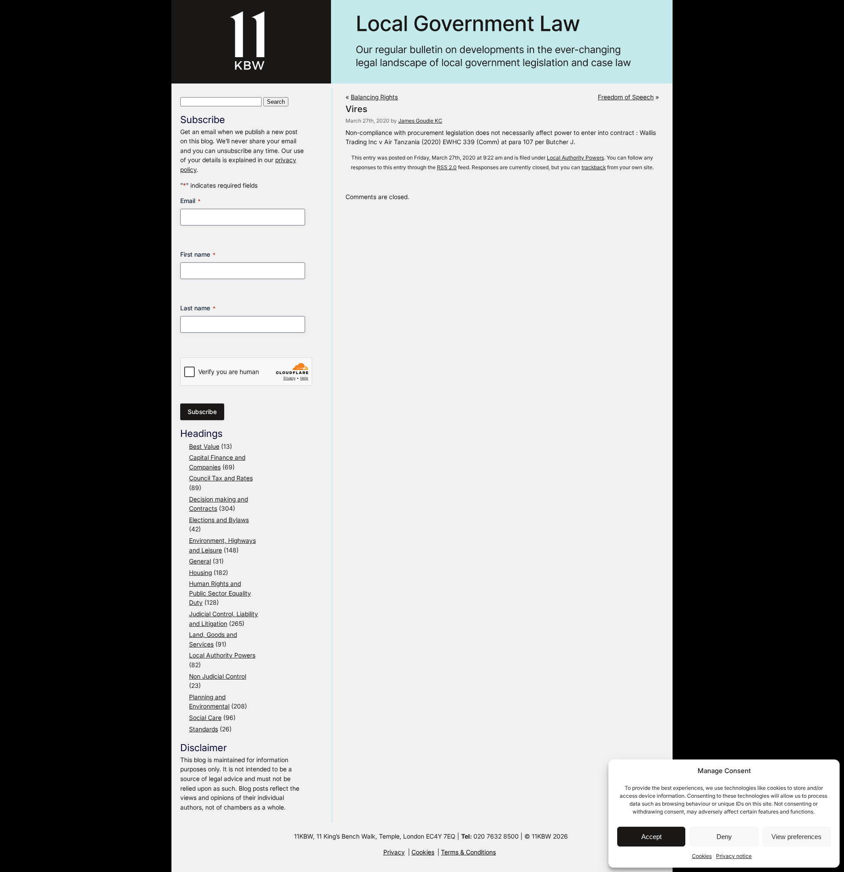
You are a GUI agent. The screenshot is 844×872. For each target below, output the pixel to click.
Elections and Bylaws (219, 519)
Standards (203, 729)
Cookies (702, 856)
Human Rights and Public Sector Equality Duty (220, 593)
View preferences (796, 836)
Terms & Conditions (468, 852)
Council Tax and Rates (221, 478)
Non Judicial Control (217, 676)
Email (190, 200)
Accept (651, 836)
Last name (197, 308)
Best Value (204, 446)
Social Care (205, 717)
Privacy (394, 852)
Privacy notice (734, 856)
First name (197, 254)
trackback (594, 167)
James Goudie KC (420, 120)
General (200, 561)
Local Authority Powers (222, 655)
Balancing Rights (374, 97)
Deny (724, 836)
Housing (200, 572)
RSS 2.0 (447, 167)
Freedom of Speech (626, 97)
